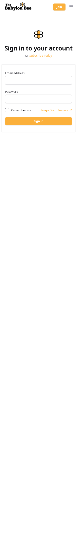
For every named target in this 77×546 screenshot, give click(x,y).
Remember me (21, 110)
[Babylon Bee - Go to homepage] (18, 6)
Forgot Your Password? (56, 110)
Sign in (38, 121)
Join (59, 7)
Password (11, 92)
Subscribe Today (40, 55)
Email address (15, 73)
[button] (71, 6)
